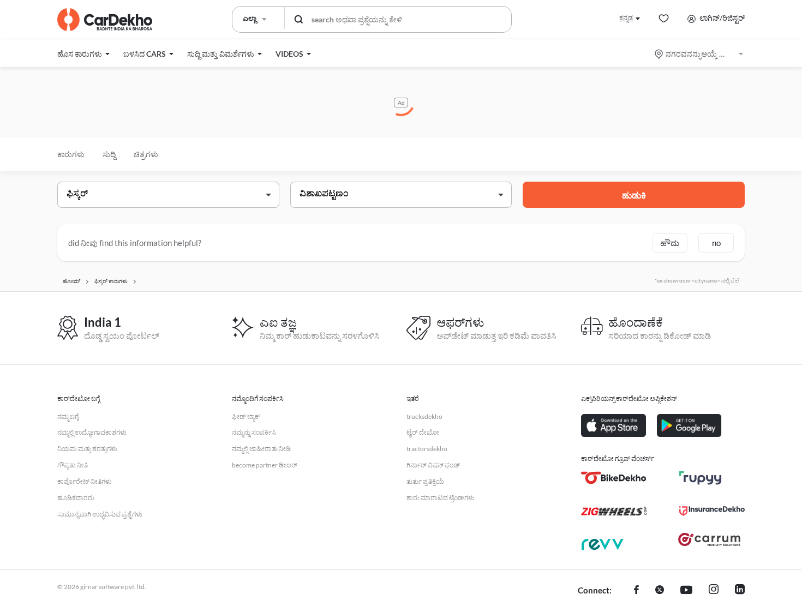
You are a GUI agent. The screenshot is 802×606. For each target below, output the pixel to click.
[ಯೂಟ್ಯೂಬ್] (686, 590)
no (716, 243)
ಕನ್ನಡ (626, 18)
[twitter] (659, 590)
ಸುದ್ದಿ (109, 154)
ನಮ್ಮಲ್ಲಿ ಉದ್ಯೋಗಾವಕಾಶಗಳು (92, 432)
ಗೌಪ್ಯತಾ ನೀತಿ (72, 465)
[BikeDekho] (614, 477)
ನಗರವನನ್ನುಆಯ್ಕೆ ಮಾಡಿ (700, 53)
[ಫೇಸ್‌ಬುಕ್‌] (636, 590)
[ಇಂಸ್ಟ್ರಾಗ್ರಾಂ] (714, 590)
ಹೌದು (669, 243)
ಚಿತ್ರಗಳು (146, 154)
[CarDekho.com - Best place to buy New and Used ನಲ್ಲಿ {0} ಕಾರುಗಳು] (104, 19)
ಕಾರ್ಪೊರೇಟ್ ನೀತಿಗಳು (84, 481)
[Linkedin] (740, 590)
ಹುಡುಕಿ (634, 195)
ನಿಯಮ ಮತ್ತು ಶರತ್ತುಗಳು (87, 449)
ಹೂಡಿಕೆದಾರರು (75, 498)
